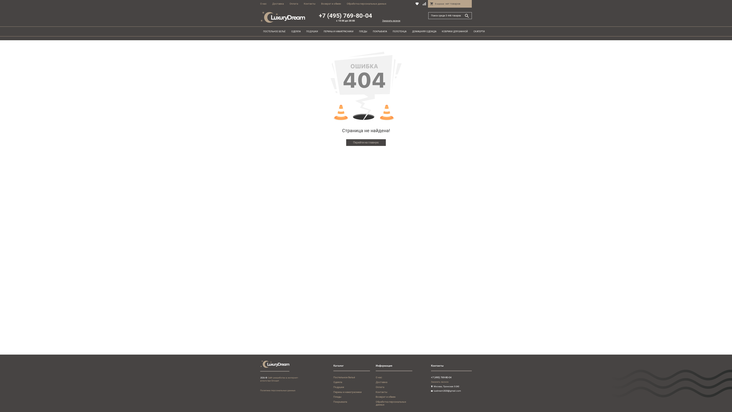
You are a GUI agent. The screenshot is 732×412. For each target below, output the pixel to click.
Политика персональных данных (277, 390)
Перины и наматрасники (338, 31)
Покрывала (380, 31)
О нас (263, 3)
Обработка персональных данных (366, 3)
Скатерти (479, 31)
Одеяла (296, 31)
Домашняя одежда (424, 31)
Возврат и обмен (331, 3)
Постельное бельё (274, 31)
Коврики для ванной (455, 31)
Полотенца (399, 31)
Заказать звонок (391, 20)
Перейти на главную (366, 142)
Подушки (312, 31)
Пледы (363, 31)
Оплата (294, 3)
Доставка (278, 3)
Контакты (309, 3)
